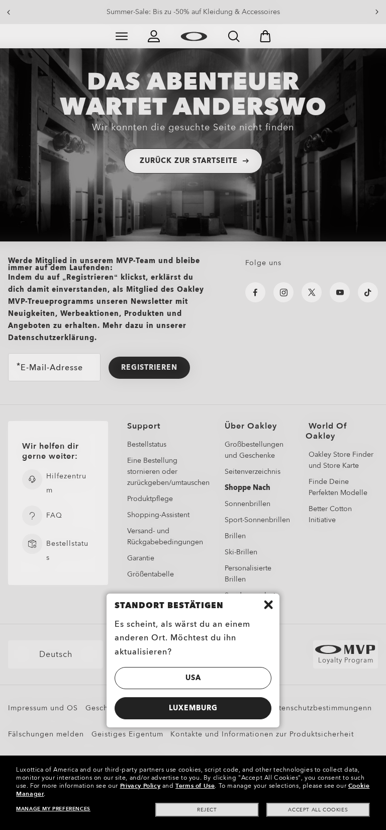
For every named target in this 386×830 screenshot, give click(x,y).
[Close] (268, 605)
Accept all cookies (318, 809)
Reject (207, 809)
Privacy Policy (140, 786)
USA (193, 678)
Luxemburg (193, 708)
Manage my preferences (53, 808)
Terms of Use (195, 786)
